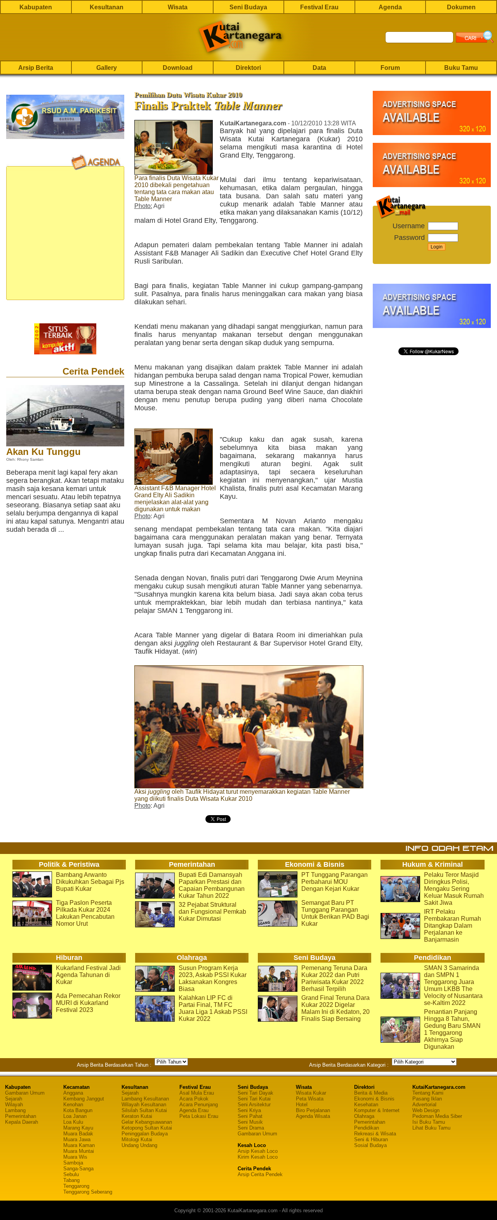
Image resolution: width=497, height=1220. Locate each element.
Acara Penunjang (198, 1104)
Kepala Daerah (21, 1122)
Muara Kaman (79, 1145)
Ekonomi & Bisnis (374, 1099)
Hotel (302, 1104)
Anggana (73, 1093)
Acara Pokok (194, 1099)
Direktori (248, 67)
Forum (390, 67)
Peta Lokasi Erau (198, 1116)
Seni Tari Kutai (254, 1099)
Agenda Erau (194, 1110)
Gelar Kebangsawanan (147, 1122)
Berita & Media (371, 1093)
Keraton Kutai (137, 1116)
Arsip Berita (35, 67)
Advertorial (424, 1104)
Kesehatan (366, 1104)
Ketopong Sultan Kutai (147, 1128)
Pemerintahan (20, 1116)
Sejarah (13, 1099)
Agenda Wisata (313, 1116)
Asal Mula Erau (196, 1093)
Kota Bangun (77, 1110)
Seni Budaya (248, 7)
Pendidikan (366, 1128)
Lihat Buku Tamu (431, 1128)
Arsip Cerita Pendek (260, 1174)
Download (178, 67)
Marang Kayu (78, 1128)
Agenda (390, 7)
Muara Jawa (76, 1139)
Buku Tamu (461, 67)
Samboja (73, 1163)
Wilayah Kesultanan (144, 1104)
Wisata (178, 7)
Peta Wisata (309, 1099)
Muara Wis (75, 1157)
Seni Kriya (249, 1110)
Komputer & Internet (377, 1110)
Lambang (15, 1110)
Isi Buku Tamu (428, 1122)
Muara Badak (78, 1134)
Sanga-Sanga (78, 1168)
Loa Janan (75, 1116)
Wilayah (14, 1104)
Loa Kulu (73, 1122)
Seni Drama (251, 1128)
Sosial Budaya (370, 1145)
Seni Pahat (250, 1116)
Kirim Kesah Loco (258, 1157)
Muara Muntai (78, 1151)
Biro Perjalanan (313, 1110)
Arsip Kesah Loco (258, 1151)
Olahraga (364, 1116)
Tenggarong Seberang (87, 1192)
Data (319, 67)
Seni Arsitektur (254, 1104)
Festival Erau (319, 7)
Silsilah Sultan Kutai (144, 1110)
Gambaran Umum (25, 1093)
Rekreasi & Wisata (375, 1134)
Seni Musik (250, 1122)
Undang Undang (139, 1145)
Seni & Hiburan (371, 1139)
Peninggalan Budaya (145, 1134)
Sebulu (71, 1174)
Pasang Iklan (427, 1099)
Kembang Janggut (83, 1099)
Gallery (106, 67)
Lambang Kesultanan (145, 1099)
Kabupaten (35, 7)
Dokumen (461, 7)
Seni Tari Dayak (255, 1093)
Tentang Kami (427, 1093)
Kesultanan (106, 7)
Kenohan (73, 1104)
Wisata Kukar (311, 1093)
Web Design (426, 1110)
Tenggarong (76, 1186)
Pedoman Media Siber (437, 1116)
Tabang (71, 1180)
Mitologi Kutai (137, 1139)
